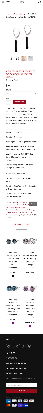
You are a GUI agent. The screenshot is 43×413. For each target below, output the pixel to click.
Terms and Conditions (16, 363)
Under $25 (33, 215)
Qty (7, 99)
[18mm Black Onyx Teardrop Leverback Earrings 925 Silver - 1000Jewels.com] (21, 38)
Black (14, 210)
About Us (10, 353)
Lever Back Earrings (16, 205)
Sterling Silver (27, 205)
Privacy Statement (15, 374)
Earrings (15, 202)
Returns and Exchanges (17, 369)
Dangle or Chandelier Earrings (25, 210)
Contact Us (11, 358)
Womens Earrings (20, 207)
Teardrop (26, 215)
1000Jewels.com (15, 397)
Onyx (26, 212)
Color (8, 90)
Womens (11, 207)
